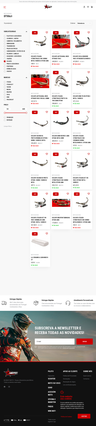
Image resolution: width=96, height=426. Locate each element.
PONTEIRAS (10, 66)
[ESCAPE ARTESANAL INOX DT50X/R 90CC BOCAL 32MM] (40, 88)
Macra (9, 89)
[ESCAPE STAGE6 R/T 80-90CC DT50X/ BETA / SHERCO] (82, 170)
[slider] (5, 113)
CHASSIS (9, 71)
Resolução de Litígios (69, 382)
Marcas (7, 77)
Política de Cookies (66, 416)
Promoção (10, 117)
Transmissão (11, 46)
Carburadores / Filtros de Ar (16, 51)
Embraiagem (10, 43)
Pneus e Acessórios (13, 64)
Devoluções (66, 379)
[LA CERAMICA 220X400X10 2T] (40, 249)
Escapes (9, 61)
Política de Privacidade (69, 376)
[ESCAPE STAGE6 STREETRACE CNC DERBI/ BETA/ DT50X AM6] (61, 170)
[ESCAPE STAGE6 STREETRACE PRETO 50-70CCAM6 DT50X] (61, 88)
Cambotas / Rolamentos (14, 41)
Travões (9, 58)
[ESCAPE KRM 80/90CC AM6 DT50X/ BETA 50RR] (61, 129)
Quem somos (87, 376)
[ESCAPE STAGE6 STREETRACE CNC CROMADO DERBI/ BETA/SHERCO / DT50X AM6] (82, 129)
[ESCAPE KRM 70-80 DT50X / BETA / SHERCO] (82, 88)
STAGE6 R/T (10, 84)
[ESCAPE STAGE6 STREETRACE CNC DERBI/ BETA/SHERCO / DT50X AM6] (82, 210)
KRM (8, 97)
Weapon (9, 92)
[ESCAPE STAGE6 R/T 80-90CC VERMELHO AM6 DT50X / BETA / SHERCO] (40, 210)
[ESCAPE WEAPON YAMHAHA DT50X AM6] (61, 210)
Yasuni (9, 87)
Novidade (9, 120)
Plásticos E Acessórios (14, 36)
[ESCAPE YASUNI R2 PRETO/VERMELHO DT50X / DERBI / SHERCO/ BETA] (40, 129)
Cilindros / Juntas (12, 38)
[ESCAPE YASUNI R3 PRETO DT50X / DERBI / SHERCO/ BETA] (40, 170)
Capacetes (51, 376)
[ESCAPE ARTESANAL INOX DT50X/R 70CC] (61, 48)
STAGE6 (9, 82)
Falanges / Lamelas (13, 53)
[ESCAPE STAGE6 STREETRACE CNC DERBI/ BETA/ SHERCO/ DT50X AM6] (40, 48)
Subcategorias (10, 31)
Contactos (86, 379)
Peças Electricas (12, 48)
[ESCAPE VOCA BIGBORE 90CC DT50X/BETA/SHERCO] (82, 48)
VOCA (8, 94)
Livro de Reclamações (69, 385)
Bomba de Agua (11, 69)
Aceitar (84, 416)
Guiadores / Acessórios (14, 56)
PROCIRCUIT (10, 99)
